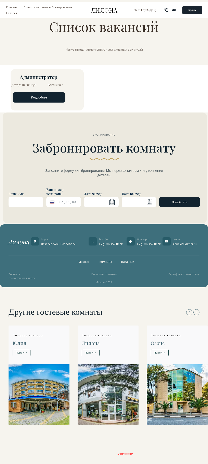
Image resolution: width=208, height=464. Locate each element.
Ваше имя (16, 194)
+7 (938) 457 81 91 (111, 244)
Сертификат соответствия (183, 274)
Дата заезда (93, 194)
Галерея (11, 13)
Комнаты (105, 262)
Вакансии (127, 262)
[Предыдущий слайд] (189, 312)
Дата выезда (131, 194)
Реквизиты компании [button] (104, 274)
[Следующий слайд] (196, 312)
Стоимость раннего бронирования (48, 7)
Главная (11, 7)
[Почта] (173, 10)
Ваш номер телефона (55, 191)
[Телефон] (166, 10)
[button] (192, 10)
